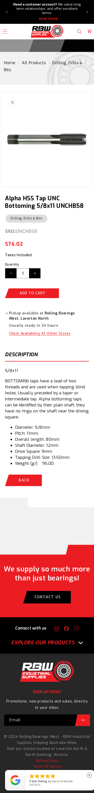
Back (24, 480)
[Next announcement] (87, 11)
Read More (48, 19)
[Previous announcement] (6, 11)
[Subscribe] (82, 720)
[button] (79, 31)
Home (9, 62)
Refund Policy (47, 760)
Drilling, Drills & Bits (26, 218)
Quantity (12, 264)
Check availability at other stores (39, 333)
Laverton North (70, 748)
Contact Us (48, 597)
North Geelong (38, 754)
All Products (34, 62)
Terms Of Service (47, 766)
